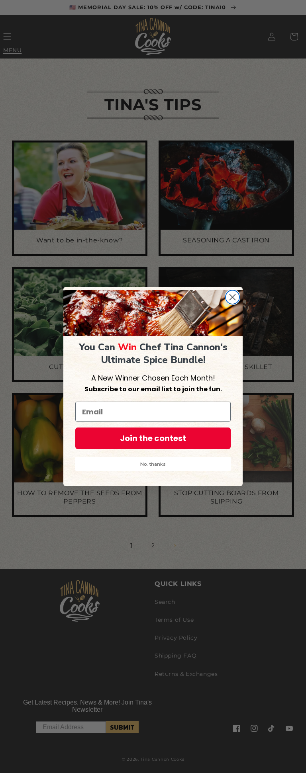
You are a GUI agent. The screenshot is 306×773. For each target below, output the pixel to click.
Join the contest (153, 438)
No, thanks (153, 464)
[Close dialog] (232, 297)
